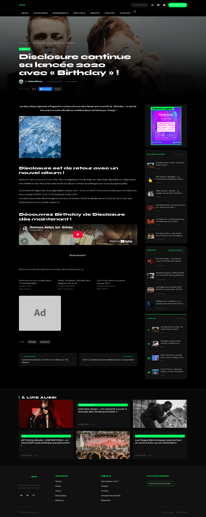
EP (25, 436)
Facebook (46, 89)
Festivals (79, 13)
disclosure (44, 342)
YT (34, 495)
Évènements (60, 13)
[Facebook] (158, 5)
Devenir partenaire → (160, 483)
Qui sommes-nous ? (110, 481)
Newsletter (178, 5)
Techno (58, 481)
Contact (125, 13)
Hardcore (59, 500)
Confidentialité (182, 512)
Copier (57, 89)
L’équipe (110, 13)
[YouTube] (164, 5)
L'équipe (104, 486)
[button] (22, 5)
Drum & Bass (60, 495)
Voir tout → (176, 250)
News (24, 13)
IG (21, 495)
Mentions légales (168, 512)
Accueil (22, 43)
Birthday (32, 342)
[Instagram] (152, 5)
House (58, 486)
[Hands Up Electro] (22, 5)
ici (82, 269)
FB (27, 495)
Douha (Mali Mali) (54, 179)
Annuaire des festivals (111, 495)
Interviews (40, 13)
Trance (58, 491)
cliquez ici (54, 202)
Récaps (94, 13)
